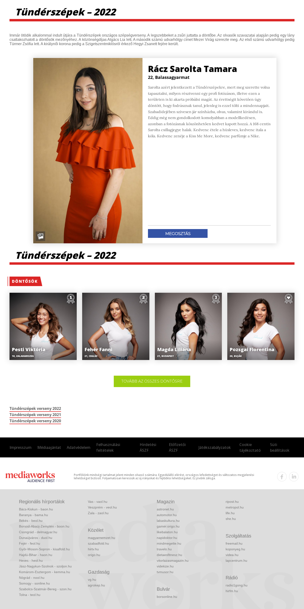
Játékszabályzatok (215, 447)
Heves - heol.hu (31, 560)
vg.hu (92, 579)
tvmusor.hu (165, 572)
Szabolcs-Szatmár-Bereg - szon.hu (45, 589)
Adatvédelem (78, 447)
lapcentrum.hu (236, 560)
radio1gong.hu (236, 585)
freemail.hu (234, 543)
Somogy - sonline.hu (34, 583)
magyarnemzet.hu (101, 538)
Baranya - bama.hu (33, 515)
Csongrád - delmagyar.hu (38, 532)
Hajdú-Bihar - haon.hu (35, 555)
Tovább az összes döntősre (152, 381)
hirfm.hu (232, 591)
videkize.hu (165, 566)
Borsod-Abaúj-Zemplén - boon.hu (44, 526)
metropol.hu (235, 507)
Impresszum (21, 447)
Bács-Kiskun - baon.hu (36, 509)
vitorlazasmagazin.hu (173, 560)
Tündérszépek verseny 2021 (35, 414)
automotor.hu (167, 515)
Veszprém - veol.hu (102, 507)
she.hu (231, 519)
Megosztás (177, 233)
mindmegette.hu (169, 543)
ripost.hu (232, 502)
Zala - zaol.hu (98, 513)
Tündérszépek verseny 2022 (35, 408)
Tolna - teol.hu (29, 595)
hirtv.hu (93, 549)
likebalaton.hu (167, 532)
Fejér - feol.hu (29, 543)
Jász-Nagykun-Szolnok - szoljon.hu (45, 566)
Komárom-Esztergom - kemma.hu (44, 572)
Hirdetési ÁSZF (148, 447)
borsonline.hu (167, 597)
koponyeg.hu (235, 549)
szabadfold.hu (98, 543)
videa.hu (232, 555)
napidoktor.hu (167, 538)
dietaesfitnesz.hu (169, 555)
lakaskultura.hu (168, 521)
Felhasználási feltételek (108, 447)
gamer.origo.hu (168, 526)
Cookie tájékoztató (250, 447)
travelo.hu (164, 549)
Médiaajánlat (49, 447)
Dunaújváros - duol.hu (35, 538)
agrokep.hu (96, 585)
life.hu (230, 513)
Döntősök (25, 281)
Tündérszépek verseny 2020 (35, 420)
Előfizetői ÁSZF (177, 447)
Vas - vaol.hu (97, 502)
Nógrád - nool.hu (31, 578)
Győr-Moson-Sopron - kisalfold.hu (44, 549)
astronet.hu (165, 509)
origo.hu (94, 555)
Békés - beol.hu (31, 521)
